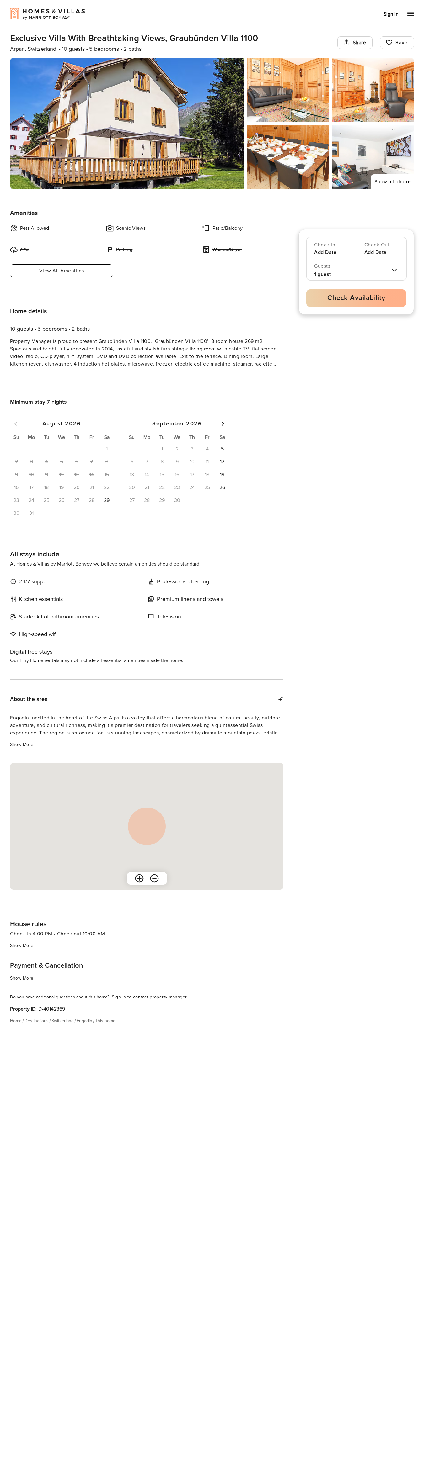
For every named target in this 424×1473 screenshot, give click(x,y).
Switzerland (62, 1032)
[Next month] (222, 435)
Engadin (84, 1032)
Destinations (36, 1032)
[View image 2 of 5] (288, 90)
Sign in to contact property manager (149, 1008)
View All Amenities (61, 271)
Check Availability (356, 298)
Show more (22, 375)
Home (16, 1032)
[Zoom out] (154, 890)
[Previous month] (15, 435)
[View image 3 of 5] (373, 90)
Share (359, 42)
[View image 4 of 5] (288, 157)
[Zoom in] (139, 890)
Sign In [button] (391, 14)
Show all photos (393, 182)
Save (401, 42)
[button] (106, 511)
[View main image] (127, 123)
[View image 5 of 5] (373, 157)
